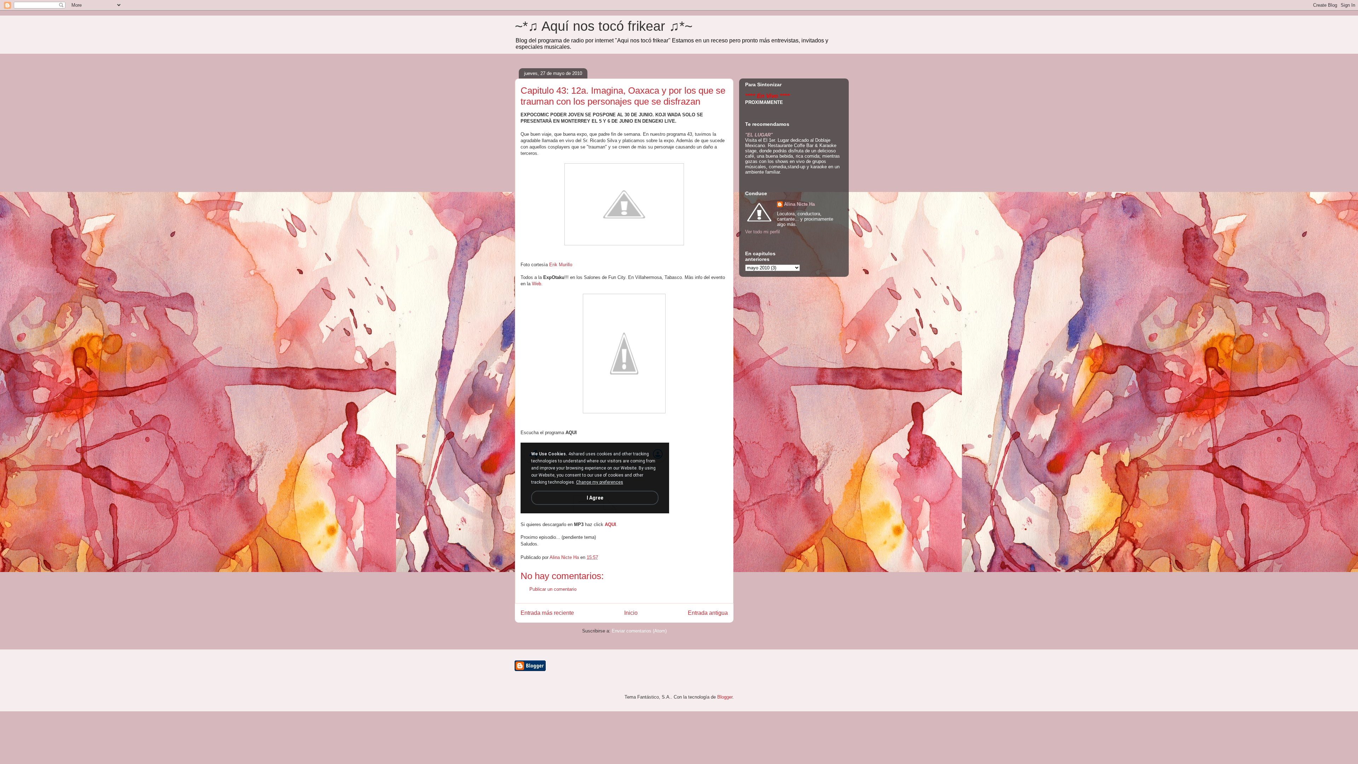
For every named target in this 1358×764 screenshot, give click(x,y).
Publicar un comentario (552, 589)
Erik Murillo (560, 264)
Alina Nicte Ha (799, 204)
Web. (537, 283)
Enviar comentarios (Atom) (639, 631)
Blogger (724, 697)
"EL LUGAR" (759, 135)
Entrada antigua (708, 613)
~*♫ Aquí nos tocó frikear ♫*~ (603, 26)
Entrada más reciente (547, 613)
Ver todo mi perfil (762, 231)
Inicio (631, 613)
